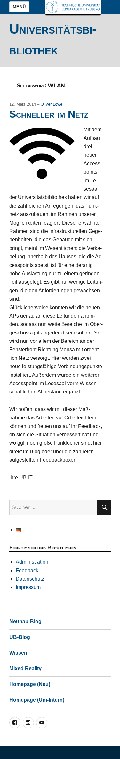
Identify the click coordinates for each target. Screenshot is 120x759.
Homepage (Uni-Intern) (36, 700)
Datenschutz (30, 579)
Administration (32, 562)
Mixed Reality (25, 668)
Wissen (18, 653)
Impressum (28, 587)
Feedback (27, 570)
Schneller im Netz (48, 114)
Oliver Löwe (51, 104)
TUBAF (73, 7)
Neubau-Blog (25, 621)
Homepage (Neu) (29, 684)
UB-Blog (19, 637)
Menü (19, 6)
